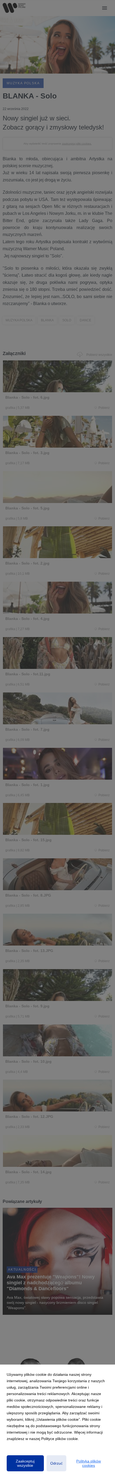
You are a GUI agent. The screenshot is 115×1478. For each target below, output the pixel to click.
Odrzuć (56, 1463)
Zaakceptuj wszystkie (25, 1463)
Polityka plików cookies (88, 1463)
